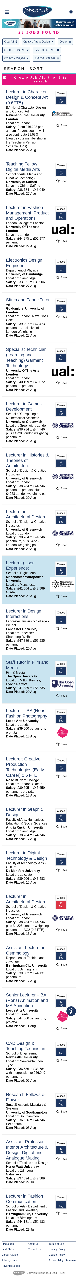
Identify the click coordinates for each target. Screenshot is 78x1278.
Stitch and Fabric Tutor (28, 299)
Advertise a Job (11, 1265)
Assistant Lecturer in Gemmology (25, 950)
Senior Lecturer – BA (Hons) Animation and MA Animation (27, 1000)
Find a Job (8, 1243)
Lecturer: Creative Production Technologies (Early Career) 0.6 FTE (25, 767)
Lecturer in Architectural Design (25, 514)
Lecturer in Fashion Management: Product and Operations (27, 213)
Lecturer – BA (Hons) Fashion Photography (26, 713)
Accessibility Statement (62, 1260)
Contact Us (34, 1249)
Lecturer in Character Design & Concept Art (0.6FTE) (27, 97)
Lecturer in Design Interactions (23, 613)
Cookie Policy (57, 1254)
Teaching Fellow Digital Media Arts (23, 166)
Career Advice (10, 1254)
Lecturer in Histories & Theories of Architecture (27, 460)
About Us (33, 1243)
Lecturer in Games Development (24, 406)
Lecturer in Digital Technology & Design (26, 855)
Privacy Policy (57, 1249)
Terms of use (56, 1243)
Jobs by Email (10, 1260)
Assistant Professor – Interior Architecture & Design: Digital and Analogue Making (27, 1149)
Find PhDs (8, 1249)
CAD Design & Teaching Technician (25, 1046)
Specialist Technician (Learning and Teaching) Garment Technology (26, 357)
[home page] (37, 16)
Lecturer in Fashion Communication (24, 1199)
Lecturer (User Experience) (20, 565)
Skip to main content (16, 3)
